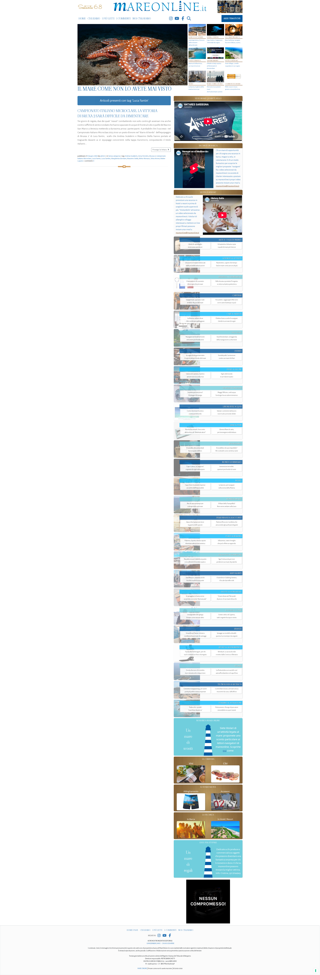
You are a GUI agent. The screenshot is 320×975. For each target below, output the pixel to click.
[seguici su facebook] (182, 18)
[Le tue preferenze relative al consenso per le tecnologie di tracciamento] (315, 970)
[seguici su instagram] (170, 18)
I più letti (108, 18)
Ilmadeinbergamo (154, 943)
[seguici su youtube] (176, 18)
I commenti (123, 18)
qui (224, 750)
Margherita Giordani (118, 158)
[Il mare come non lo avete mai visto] (133, 54)
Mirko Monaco (144, 158)
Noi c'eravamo (142, 18)
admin (102, 156)
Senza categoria (114, 156)
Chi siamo (94, 18)
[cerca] (188, 18)
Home (82, 18)
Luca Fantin (96, 158)
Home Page (132, 930)
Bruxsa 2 (152, 156)
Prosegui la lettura (159, 150)
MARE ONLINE (142, 968)
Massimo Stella (132, 158)
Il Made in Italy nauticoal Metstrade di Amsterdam (214, 66)
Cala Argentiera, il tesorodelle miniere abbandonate (196, 42)
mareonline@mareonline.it (227, 186)
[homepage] (160, 6)
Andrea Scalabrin (131, 156)
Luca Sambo (105, 158)
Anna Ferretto (143, 156)
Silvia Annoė (155, 158)
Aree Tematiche (232, 18)
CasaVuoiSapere (168, 943)
